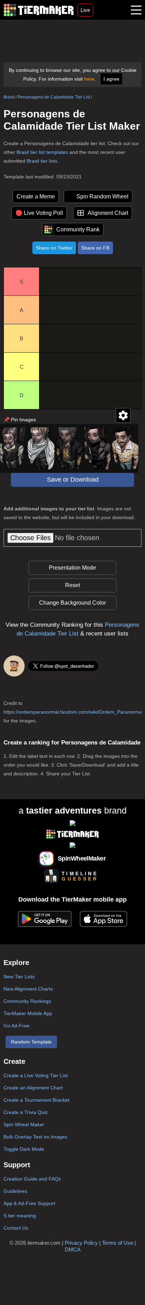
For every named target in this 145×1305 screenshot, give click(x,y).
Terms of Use (117, 1243)
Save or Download (73, 479)
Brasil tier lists (42, 161)
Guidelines (15, 1191)
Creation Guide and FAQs (32, 1179)
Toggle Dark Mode (24, 1149)
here (89, 79)
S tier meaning (20, 1215)
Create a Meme (36, 196)
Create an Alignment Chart (33, 1087)
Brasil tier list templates (42, 152)
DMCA (73, 1249)
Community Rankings (27, 1001)
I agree (111, 79)
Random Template (31, 1042)
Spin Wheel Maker (24, 1124)
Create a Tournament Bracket (36, 1100)
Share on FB (95, 248)
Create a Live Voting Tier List (36, 1075)
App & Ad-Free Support (29, 1203)
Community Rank (78, 229)
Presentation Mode (72, 568)
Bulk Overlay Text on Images (35, 1137)
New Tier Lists (19, 976)
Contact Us (16, 1228)
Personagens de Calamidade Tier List (54, 97)
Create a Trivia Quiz (26, 1112)
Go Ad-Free (17, 1025)
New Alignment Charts (28, 989)
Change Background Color (72, 603)
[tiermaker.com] (39, 10)
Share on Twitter (54, 248)
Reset (72, 585)
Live (85, 10)
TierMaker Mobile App (28, 1013)
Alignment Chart (108, 213)
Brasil (9, 97)
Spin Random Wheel (102, 196)
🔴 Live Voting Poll (39, 213)
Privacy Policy (81, 1243)
